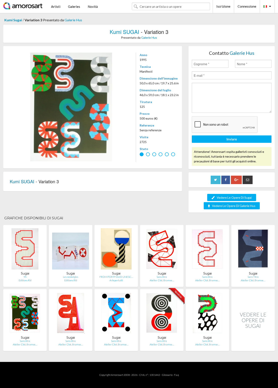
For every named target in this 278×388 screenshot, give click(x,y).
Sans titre (162, 276)
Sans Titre (253, 276)
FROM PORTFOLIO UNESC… (116, 276)
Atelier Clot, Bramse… (162, 280)
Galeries (74, 6)
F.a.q (176, 374)
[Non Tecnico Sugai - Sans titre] (162, 249)
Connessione (247, 6)
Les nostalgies (70, 276)
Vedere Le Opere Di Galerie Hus (233, 206)
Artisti (55, 6)
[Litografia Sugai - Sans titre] (207, 249)
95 (24, 276)
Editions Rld (25, 280)
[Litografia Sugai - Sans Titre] (253, 249)
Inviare (232, 139)
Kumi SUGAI (124, 31)
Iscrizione (223, 6)
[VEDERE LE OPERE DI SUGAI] (253, 346)
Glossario (167, 374)
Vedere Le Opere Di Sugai (234, 197)
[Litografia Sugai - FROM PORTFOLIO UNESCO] (116, 249)
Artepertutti (116, 280)
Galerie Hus (73, 20)
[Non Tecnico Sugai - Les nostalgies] (70, 249)
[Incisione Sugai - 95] (25, 249)
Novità (93, 6)
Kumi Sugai (13, 20)
